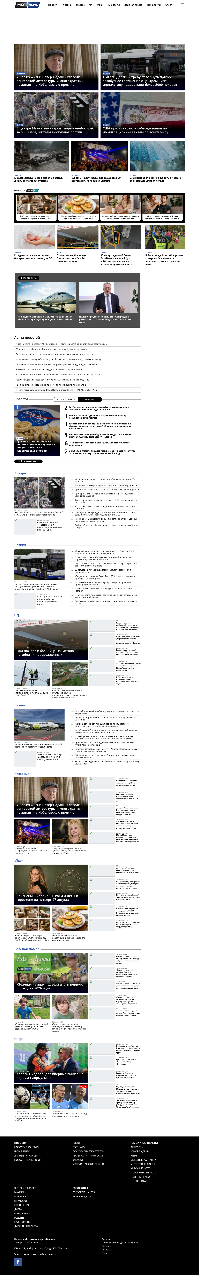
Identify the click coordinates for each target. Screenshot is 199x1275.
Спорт (168, 4)
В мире (80, 4)
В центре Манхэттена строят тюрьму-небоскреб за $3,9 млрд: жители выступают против (55, 130)
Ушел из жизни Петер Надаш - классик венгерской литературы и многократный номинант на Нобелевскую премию (50, 81)
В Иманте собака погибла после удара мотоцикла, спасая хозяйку (49, 369)
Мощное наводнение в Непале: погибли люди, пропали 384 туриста (39, 179)
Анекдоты (114, 4)
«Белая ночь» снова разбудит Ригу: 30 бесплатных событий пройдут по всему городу (58, 359)
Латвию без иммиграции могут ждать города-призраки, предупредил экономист (56, 364)
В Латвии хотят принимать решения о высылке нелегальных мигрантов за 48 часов (58, 374)
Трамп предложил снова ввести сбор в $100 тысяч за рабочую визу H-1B (52, 379)
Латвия (67, 4)
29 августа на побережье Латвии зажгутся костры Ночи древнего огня (51, 349)
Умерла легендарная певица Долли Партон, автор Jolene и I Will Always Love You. (56, 390)
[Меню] (182, 5)
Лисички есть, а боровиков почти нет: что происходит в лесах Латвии (51, 384)
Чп (90, 4)
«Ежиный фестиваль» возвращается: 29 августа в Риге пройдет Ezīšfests (96, 179)
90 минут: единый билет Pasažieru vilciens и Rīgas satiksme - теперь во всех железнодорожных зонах (116, 260)
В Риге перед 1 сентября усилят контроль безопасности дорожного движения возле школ (164, 260)
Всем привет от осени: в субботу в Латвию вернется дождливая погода (156, 179)
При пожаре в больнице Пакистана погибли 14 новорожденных (71, 258)
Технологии (154, 4)
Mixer (100, 4)
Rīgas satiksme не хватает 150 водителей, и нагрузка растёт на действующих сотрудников (61, 343)
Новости (53, 4)
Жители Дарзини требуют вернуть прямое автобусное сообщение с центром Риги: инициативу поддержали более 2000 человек (140, 81)
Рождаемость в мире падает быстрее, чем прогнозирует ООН (34, 257)
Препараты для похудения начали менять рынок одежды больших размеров (54, 354)
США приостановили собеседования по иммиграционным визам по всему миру (135, 130)
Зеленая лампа (133, 4)
